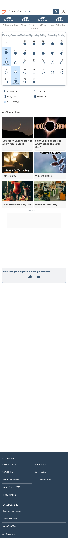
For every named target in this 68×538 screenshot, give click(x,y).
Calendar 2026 (9, 464)
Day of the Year (9, 526)
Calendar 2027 (40, 464)
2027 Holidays (59, 19)
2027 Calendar (42, 19)
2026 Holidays (25, 19)
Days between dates (11, 511)
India (27, 11)
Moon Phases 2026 (11, 487)
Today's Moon (9, 494)
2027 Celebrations (42, 479)
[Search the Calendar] (56, 11)
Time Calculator (9, 518)
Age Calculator (9, 533)
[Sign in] (63, 11)
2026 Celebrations (10, 479)
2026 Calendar (8, 19)
